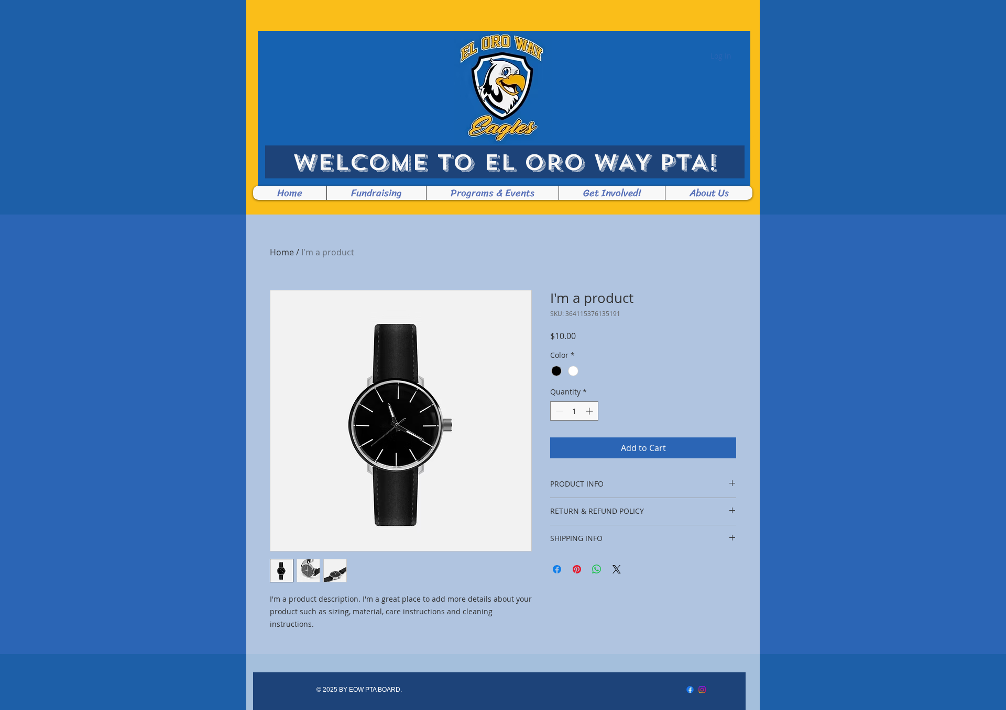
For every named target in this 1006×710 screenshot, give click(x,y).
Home (282, 252)
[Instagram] (702, 689)
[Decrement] (558, 411)
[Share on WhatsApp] (597, 569)
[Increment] (590, 411)
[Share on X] (616, 569)
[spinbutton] (574, 411)
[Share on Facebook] (557, 569)
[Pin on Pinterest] (577, 569)
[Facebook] (690, 689)
